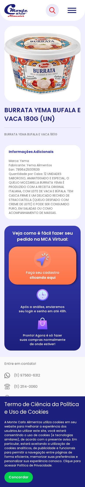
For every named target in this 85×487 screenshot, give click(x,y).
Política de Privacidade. (34, 465)
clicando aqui (43, 277)
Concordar (19, 477)
